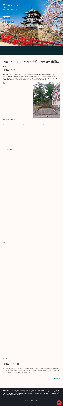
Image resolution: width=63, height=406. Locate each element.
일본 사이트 (8, 13)
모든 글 (58, 378)
